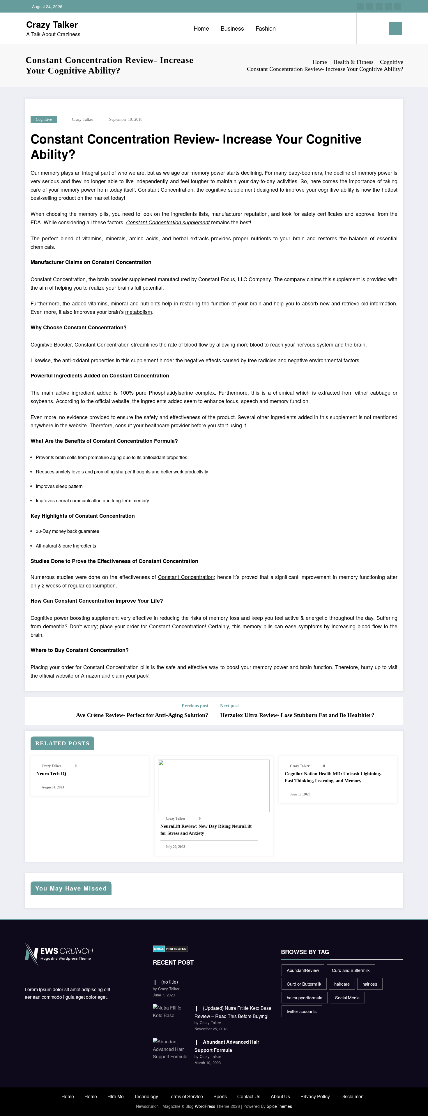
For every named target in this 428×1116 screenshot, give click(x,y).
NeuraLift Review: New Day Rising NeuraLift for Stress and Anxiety (206, 830)
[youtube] (397, 6)
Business (232, 28)
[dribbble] (379, 6)
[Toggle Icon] (395, 28)
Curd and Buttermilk (351, 970)
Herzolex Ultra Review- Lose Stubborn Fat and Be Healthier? (297, 715)
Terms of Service (186, 1096)
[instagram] (388, 6)
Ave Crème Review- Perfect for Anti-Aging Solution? (142, 715)
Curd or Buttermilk (304, 984)
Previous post (195, 705)
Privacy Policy (315, 1096)
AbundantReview (303, 970)
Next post (229, 705)
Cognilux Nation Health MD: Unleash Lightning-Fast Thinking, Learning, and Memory (333, 777)
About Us (280, 1096)
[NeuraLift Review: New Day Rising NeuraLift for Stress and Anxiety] (213, 785)
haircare (342, 984)
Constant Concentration (186, 576)
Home (201, 28)
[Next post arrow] (395, 711)
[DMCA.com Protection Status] (170, 948)
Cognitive (44, 119)
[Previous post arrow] (33, 711)
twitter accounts (302, 1011)
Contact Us (248, 1096)
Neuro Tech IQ (51, 773)
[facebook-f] (360, 6)
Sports (220, 1096)
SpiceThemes (279, 1106)
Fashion (266, 28)
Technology (146, 1096)
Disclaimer (351, 1096)
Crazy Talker (52, 24)
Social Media (347, 997)
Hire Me (115, 1096)
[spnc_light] (378, 28)
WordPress (205, 1106)
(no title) (169, 981)
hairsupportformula (304, 997)
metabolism (138, 311)
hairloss (369, 984)
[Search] (366, 28)
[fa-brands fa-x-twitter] (369, 6)
